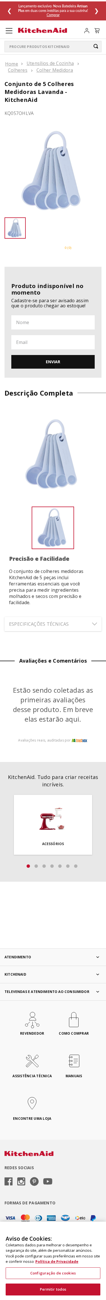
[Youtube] (47, 1182)
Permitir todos (53, 1289)
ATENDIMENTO (18, 957)
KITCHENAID (15, 974)
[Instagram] (21, 1181)
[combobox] (53, 46)
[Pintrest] (34, 1182)
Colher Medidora (54, 70)
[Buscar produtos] (96, 46)
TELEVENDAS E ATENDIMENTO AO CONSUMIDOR (47, 991)
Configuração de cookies (53, 1273)
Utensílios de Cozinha (50, 63)
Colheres (17, 70)
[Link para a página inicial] (12, 64)
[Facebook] (9, 1181)
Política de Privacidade (56, 1261)
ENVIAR (53, 361)
